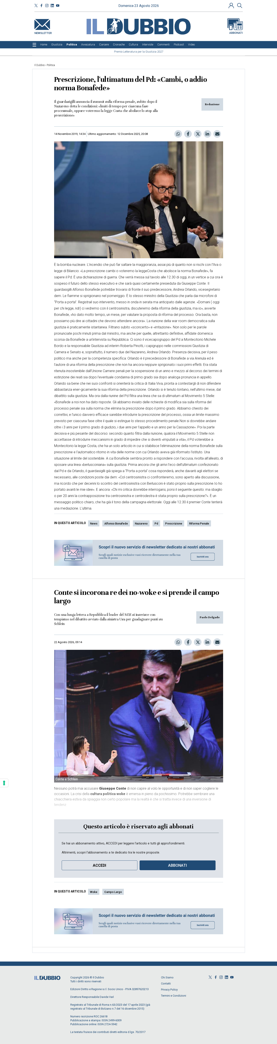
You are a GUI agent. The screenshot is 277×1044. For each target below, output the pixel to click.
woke (93, 892)
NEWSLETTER (43, 32)
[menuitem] (44, 44)
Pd (156, 523)
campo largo (113, 892)
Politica (51, 65)
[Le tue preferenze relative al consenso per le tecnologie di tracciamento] (4, 783)
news (93, 523)
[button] (232, 5)
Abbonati (236, 32)
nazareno (141, 523)
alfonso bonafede (116, 523)
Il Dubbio (39, 65)
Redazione (212, 104)
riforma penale (199, 523)
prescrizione (173, 523)
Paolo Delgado (210, 617)
